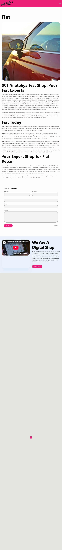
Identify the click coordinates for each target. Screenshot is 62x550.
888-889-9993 (36, 178)
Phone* (5, 204)
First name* (6, 191)
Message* (6, 210)
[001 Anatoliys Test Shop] (7, 3)
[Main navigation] (60, 3)
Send (7, 226)
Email (5, 197)
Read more (37, 266)
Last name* (34, 191)
